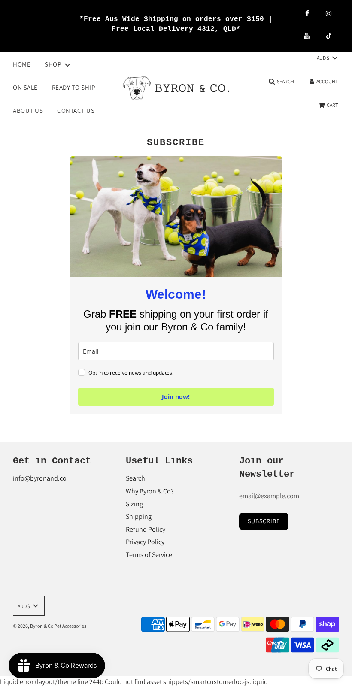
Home (21, 64)
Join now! (176, 397)
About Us (28, 110)
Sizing (134, 503)
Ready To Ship (73, 87)
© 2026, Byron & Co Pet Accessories (49, 626)
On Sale (25, 87)
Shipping (139, 516)
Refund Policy (145, 529)
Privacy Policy (145, 541)
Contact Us (75, 110)
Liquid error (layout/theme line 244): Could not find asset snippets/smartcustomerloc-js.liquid (164, 351)
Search (135, 478)
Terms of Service (149, 554)
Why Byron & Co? (150, 491)
